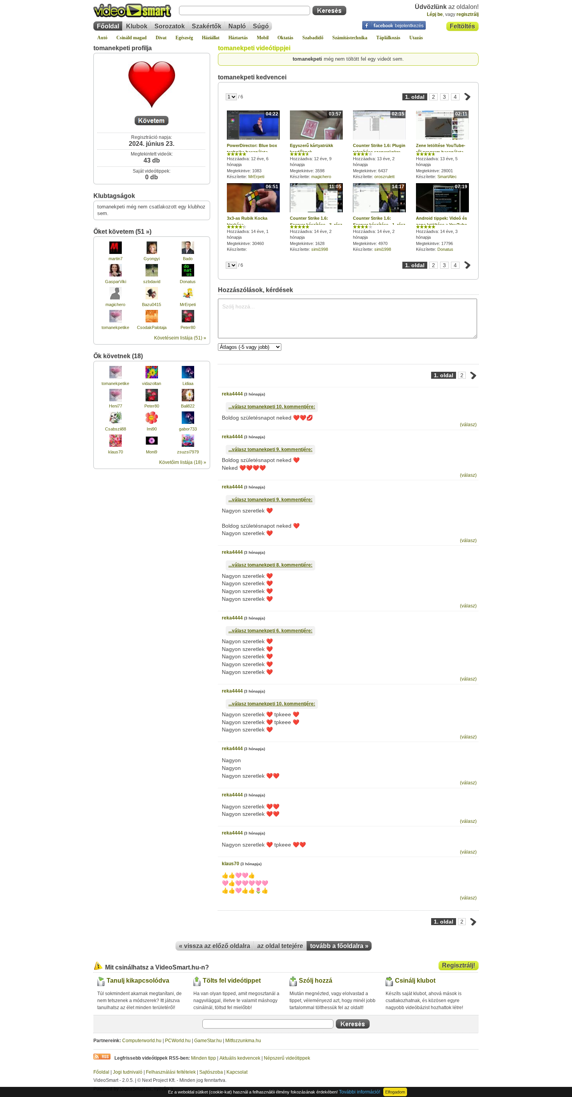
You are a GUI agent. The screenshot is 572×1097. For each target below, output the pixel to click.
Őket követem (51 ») (122, 231)
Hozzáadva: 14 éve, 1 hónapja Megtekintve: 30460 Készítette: (252, 218)
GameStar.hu (208, 1040)
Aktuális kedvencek (239, 1058)
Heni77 (115, 406)
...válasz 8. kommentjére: (270, 565)
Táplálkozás (388, 37)
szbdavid (151, 281)
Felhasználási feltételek (171, 1072)
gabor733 (188, 429)
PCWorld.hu (178, 1040)
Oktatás (285, 37)
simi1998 (319, 249)
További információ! (359, 1092)
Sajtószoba (211, 1072)
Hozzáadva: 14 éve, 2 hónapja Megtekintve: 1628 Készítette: (316, 218)
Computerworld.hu (141, 1040)
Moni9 (151, 452)
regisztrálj (467, 14)
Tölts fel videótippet (232, 980)
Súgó (261, 26)
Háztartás (238, 37)
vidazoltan (151, 383)
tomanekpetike (115, 327)
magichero (115, 304)
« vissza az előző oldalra (214, 946)
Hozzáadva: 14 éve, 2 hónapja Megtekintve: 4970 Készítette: (379, 218)
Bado (188, 258)
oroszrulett (384, 176)
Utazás (416, 37)
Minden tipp (203, 1058)
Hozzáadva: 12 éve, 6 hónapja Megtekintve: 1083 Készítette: (252, 145)
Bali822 (188, 406)
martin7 (116, 258)
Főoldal (108, 26)
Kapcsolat (236, 1072)
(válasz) (468, 424)
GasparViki (115, 281)
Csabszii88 (115, 429)
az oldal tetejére (280, 946)
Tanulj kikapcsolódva (138, 980)
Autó (102, 37)
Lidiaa (187, 383)
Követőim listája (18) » (182, 462)
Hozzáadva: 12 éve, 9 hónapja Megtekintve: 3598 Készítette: (315, 145)
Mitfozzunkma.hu (243, 1040)
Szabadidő (312, 37)
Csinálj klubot (415, 980)
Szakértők (206, 26)
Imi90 (152, 429)
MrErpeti (188, 304)
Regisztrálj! (458, 965)
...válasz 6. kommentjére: (270, 630)
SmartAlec (447, 176)
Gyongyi (152, 258)
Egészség (184, 37)
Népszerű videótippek (287, 1058)
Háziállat (210, 37)
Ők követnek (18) (118, 356)
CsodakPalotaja (152, 327)
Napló (237, 26)
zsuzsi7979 (188, 452)
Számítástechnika (349, 37)
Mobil (262, 37)
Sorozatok (169, 26)
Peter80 (188, 327)
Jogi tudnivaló (127, 1072)
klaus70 (115, 452)
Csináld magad (131, 37)
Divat (161, 37)
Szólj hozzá (315, 980)
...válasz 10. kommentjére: (271, 406)
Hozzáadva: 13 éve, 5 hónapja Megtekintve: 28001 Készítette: (441, 145)
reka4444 (232, 394)
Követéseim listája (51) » (180, 338)
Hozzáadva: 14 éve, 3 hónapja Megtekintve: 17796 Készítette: (442, 218)
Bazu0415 (151, 304)
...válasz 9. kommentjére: (270, 449)
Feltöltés (462, 26)
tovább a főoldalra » (339, 946)
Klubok (136, 26)
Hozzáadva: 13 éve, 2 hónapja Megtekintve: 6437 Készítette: (379, 145)
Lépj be (435, 14)
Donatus (188, 281)
